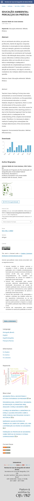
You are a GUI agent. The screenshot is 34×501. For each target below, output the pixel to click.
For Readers (6, 352)
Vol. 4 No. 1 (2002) (20, 6)
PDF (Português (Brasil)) (11, 202)
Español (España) (8, 338)
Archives (10, 6)
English (5, 335)
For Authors (6, 355)
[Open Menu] (2, 2)
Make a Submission (10, 321)
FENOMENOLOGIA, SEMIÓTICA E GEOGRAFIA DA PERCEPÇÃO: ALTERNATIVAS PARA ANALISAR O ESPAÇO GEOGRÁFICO (17, 404)
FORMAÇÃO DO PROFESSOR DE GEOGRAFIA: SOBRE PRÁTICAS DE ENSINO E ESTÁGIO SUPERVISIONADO (17, 434)
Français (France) (8, 341)
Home (3, 6)
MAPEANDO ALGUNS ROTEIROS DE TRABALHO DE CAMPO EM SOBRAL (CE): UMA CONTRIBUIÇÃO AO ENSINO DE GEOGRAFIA (17, 423)
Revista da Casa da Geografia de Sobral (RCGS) (18, 2)
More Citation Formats (9, 222)
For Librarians (7, 357)
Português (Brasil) (8, 332)
